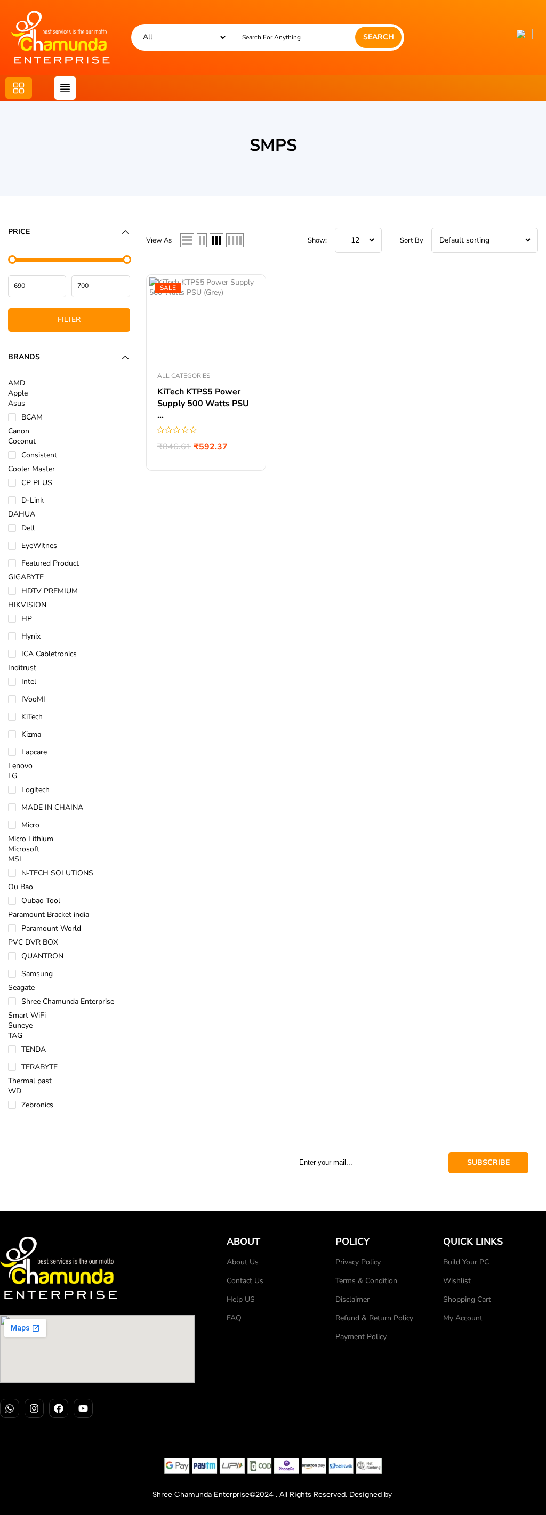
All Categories (183, 376)
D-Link (32, 500)
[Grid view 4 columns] (235, 240)
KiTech (32, 717)
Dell (28, 528)
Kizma (31, 734)
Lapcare (34, 752)
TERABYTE (39, 1067)
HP (26, 619)
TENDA (33, 1049)
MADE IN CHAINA (52, 807)
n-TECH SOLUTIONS (57, 873)
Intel (28, 681)
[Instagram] (34, 1408)
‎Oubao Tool (40, 901)
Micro (30, 825)
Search (378, 37)
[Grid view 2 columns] (201, 240)
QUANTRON (42, 956)
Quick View (247, 293)
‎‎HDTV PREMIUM (49, 591)
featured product (50, 563)
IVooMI (33, 699)
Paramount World (51, 928)
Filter (69, 320)
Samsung (37, 974)
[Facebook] (58, 1408)
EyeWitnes (39, 546)
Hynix (31, 636)
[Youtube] (83, 1408)
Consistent (39, 455)
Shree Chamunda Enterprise (67, 1001)
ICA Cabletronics (49, 654)
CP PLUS (36, 483)
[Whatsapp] (9, 1408)
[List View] (187, 240)
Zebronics (37, 1105)
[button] (18, 88)
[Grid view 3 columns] (216, 240)
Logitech (35, 790)
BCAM (32, 417)
